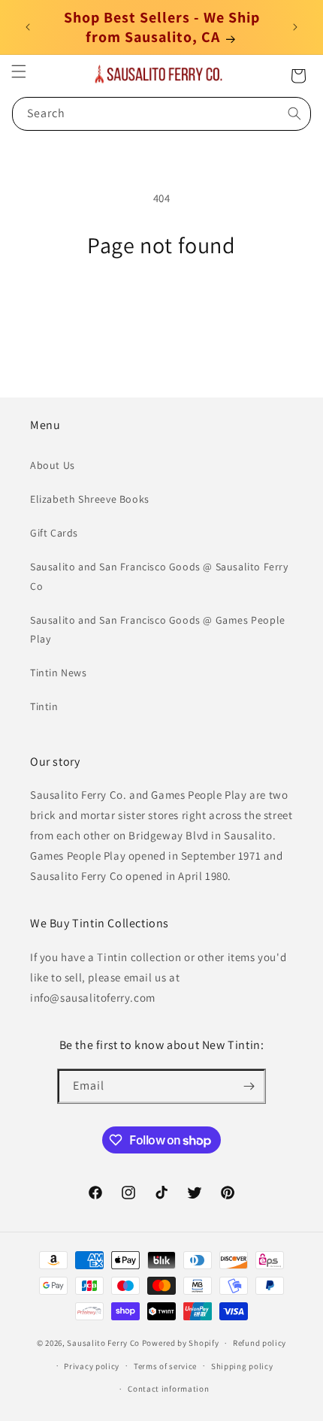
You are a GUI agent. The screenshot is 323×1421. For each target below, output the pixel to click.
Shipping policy (242, 1366)
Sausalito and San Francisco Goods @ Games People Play (157, 629)
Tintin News (58, 672)
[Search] (294, 113)
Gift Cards (54, 533)
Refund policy (259, 1343)
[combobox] (161, 114)
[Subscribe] (248, 1086)
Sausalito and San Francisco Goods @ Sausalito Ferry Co (159, 576)
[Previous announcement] (27, 27)
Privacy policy (91, 1366)
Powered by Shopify (180, 1343)
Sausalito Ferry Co (103, 1343)
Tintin (44, 706)
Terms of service (165, 1366)
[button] (18, 71)
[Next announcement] (295, 27)
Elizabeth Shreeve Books (89, 499)
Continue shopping (162, 300)
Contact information (168, 1388)
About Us (52, 465)
